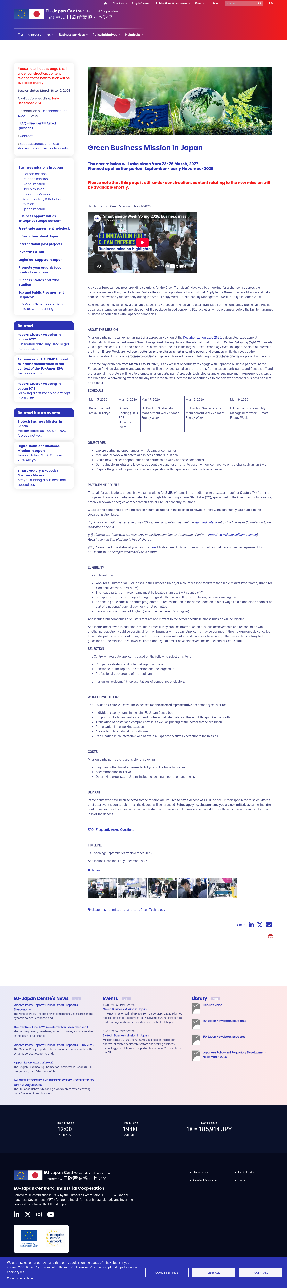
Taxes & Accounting (37, 308)
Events (199, 3)
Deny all (214, 1272)
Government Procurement (42, 303)
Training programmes (34, 34)
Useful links (246, 1172)
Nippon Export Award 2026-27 (33, 1062)
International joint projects (40, 244)
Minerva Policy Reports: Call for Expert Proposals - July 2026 (54, 1045)
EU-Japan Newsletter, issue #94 (224, 1020)
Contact (26, 136)
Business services (72, 34)
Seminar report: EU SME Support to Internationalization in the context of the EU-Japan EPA (43, 364)
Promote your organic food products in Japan (40, 270)
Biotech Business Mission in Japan (126, 1035)
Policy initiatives (105, 34)
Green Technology (152, 909)
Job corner (200, 1172)
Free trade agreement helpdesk (44, 228)
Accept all (260, 1272)
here (153, 547)
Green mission (33, 189)
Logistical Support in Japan (41, 259)
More (76, 998)
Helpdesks (133, 34)
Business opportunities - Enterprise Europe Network (40, 218)
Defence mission (35, 179)
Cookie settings (166, 1272)
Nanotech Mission (36, 194)
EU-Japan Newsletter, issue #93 (224, 1036)
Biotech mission (34, 174)
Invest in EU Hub (31, 252)
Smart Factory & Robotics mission (42, 202)
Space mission (33, 209)
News (215, 3)
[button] (268, 3)
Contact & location (206, 1180)
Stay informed (141, 3)
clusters (96, 909)
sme (107, 909)
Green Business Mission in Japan (125, 1009)
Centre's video (212, 1005)
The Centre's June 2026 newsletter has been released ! (51, 1027)
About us (118, 3)
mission (117, 909)
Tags (241, 1180)
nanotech (131, 909)
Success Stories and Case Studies (39, 282)
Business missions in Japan (41, 167)
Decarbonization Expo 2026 (202, 337)
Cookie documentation (20, 1278)
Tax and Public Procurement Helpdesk (41, 295)
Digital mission (33, 184)
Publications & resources (171, 3)
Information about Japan (39, 236)
